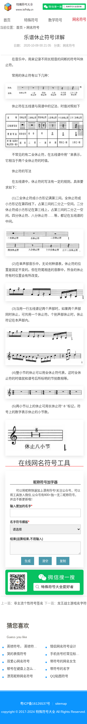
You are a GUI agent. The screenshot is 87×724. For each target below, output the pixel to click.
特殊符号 (31, 20)
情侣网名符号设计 (63, 646)
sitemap (61, 703)
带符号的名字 (60, 668)
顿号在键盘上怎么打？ (23, 668)
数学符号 (55, 20)
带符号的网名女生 (63, 661)
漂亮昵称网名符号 (20, 676)
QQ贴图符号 (59, 676)
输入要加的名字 (21, 506)
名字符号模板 (19, 522)
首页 (6, 20)
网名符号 (79, 19)
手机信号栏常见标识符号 (66, 654)
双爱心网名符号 (18, 661)
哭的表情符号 (16, 654)
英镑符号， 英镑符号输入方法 (23, 646)
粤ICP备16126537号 (35, 703)
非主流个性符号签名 (28, 603)
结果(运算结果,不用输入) (26, 539)
